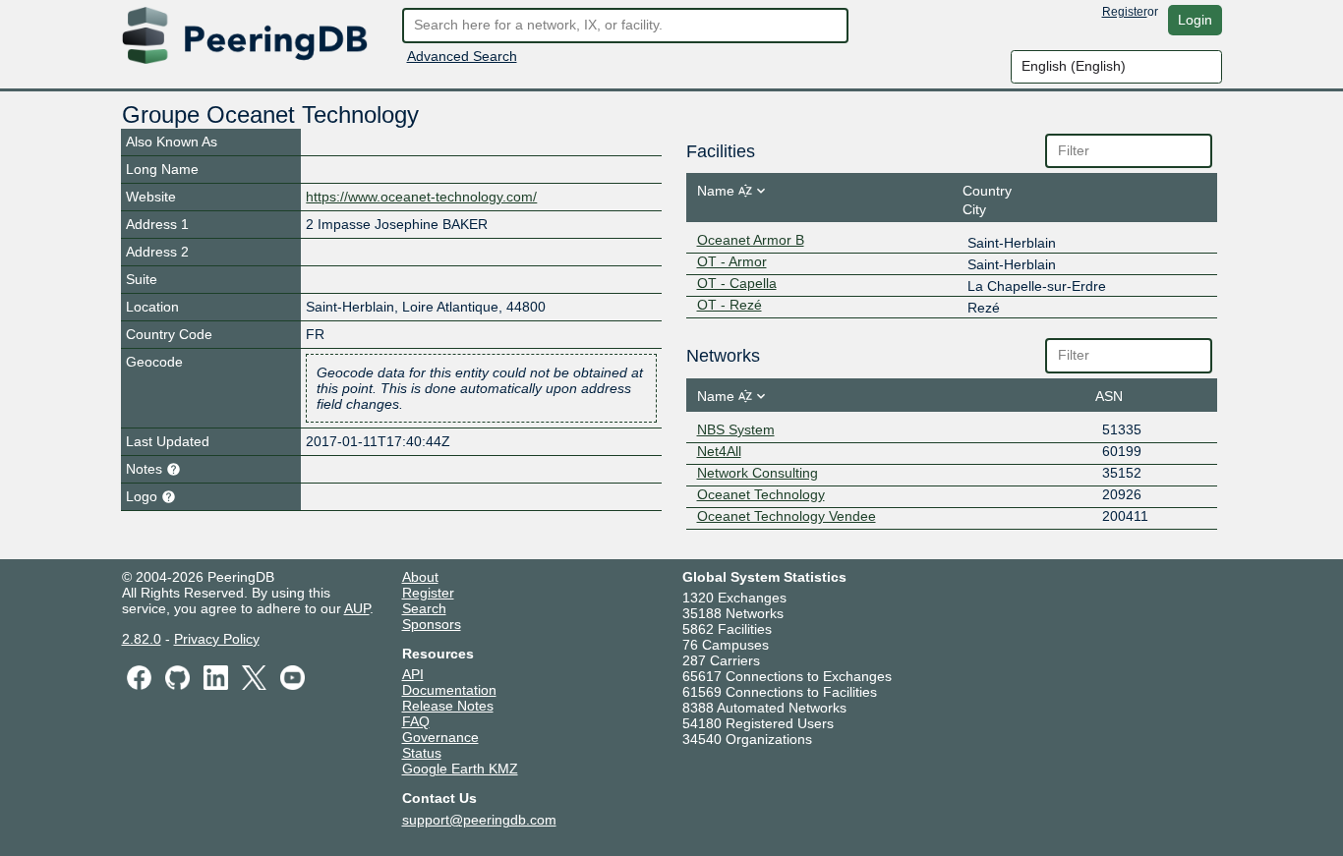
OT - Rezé (729, 305)
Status (421, 753)
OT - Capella (737, 283)
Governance (440, 737)
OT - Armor (732, 261)
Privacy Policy (217, 639)
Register (1124, 12)
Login (1195, 20)
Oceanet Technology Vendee (786, 516)
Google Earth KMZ (460, 768)
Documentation (449, 690)
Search (424, 608)
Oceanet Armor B (750, 240)
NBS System (736, 429)
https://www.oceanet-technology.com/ (421, 196)
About (420, 577)
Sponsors (431, 624)
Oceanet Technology (761, 494)
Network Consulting (757, 473)
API (413, 674)
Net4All (719, 451)
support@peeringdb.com (479, 819)
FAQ (416, 721)
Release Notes (448, 705)
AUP (357, 608)
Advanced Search (462, 56)
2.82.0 (141, 639)
